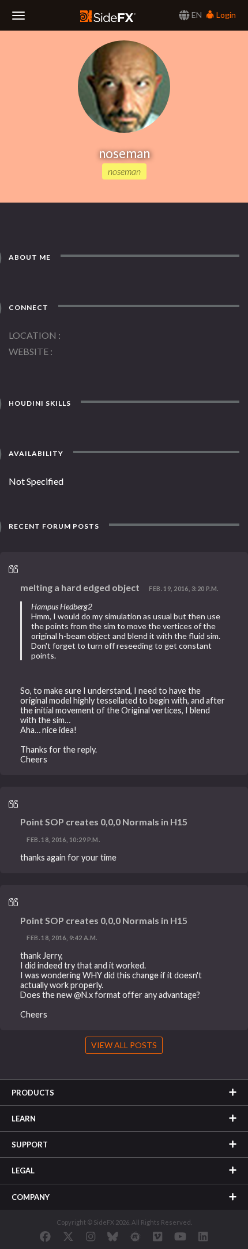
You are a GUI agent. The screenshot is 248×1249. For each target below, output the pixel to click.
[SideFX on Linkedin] (203, 1236)
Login (225, 15)
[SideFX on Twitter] (68, 1236)
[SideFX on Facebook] (45, 1236)
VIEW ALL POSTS (124, 1045)
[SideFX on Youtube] (180, 1236)
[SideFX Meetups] (135, 1236)
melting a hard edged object (80, 587)
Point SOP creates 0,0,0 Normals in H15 (103, 821)
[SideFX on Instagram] (90, 1236)
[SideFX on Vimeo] (157, 1236)
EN (196, 15)
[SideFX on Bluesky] (112, 1236)
